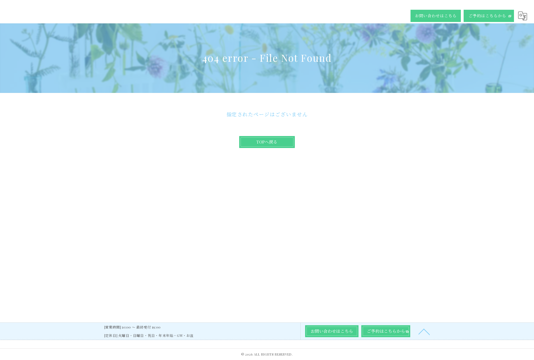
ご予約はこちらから (487, 15)
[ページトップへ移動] (424, 331)
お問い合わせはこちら (436, 15)
